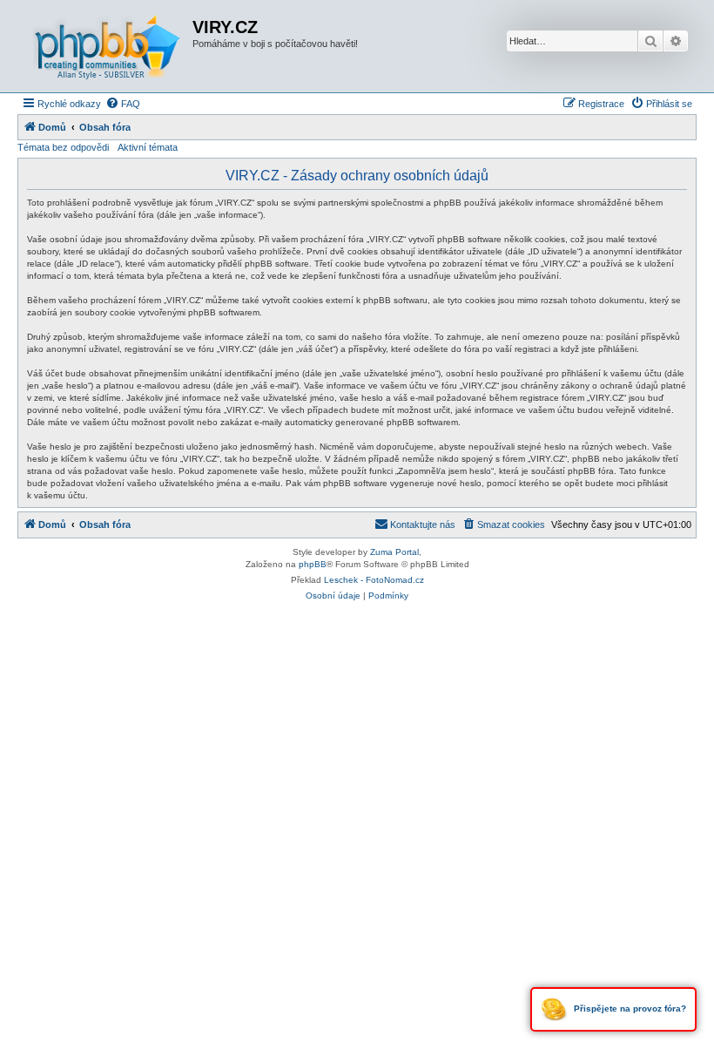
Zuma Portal (394, 552)
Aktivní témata (148, 147)
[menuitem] (122, 103)
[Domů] (107, 46)
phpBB (313, 564)
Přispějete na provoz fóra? (628, 1008)
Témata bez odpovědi (63, 147)
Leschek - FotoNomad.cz (374, 580)
